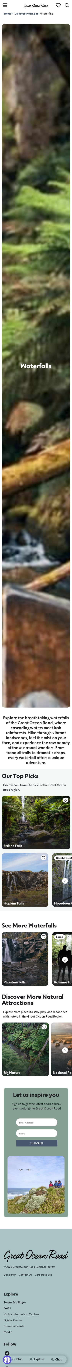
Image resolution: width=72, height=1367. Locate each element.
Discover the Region (27, 13)
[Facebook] (7, 1353)
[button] (65, 880)
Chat (58, 1359)
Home (8, 13)
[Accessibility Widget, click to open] (7, 1360)
